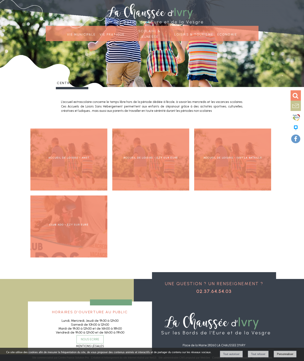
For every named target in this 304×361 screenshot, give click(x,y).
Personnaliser (285, 354)
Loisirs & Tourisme (193, 34)
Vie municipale (81, 34)
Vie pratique (112, 34)
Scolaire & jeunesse (149, 33)
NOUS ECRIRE (90, 339)
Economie (227, 34)
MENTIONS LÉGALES (90, 346)
